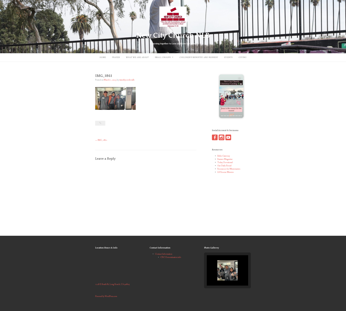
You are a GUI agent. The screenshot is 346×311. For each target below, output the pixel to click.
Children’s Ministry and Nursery (198, 57)
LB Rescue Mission (225, 172)
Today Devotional (225, 162)
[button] (231, 96)
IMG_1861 (102, 140)
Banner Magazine (225, 159)
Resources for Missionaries (228, 169)
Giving (243, 57)
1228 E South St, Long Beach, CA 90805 (112, 284)
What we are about (137, 57)
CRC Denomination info (170, 257)
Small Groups (163, 57)
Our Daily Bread (224, 165)
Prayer (116, 57)
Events (228, 57)
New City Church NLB (173, 35)
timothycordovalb (126, 79)
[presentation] (222, 116)
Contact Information (163, 254)
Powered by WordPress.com (106, 296)
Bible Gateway (223, 156)
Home (103, 57)
